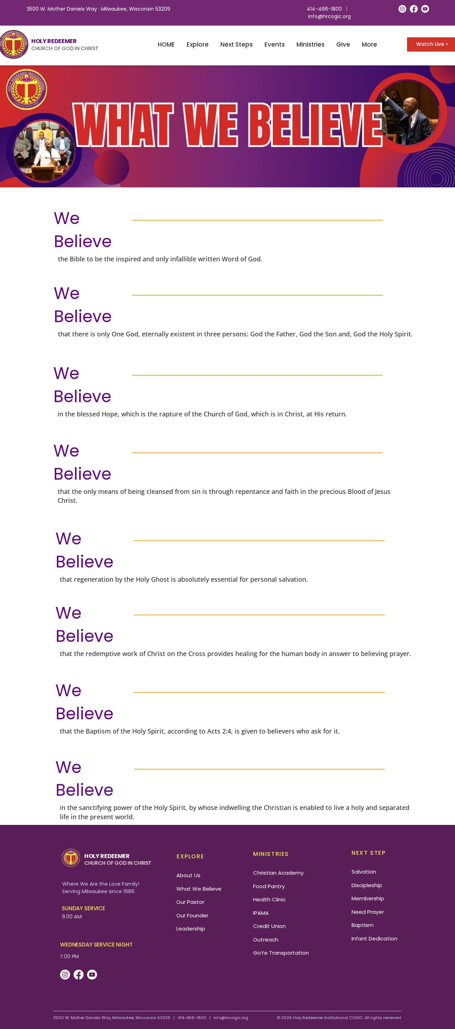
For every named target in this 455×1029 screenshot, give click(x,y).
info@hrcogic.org (329, 16)
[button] (197, 44)
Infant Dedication (374, 938)
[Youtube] (425, 9)
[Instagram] (402, 9)
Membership (368, 898)
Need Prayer (368, 912)
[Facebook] (414, 9)
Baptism (363, 925)
